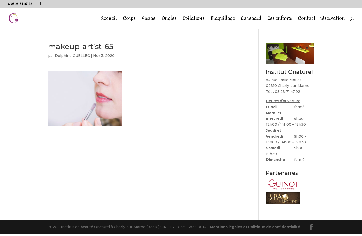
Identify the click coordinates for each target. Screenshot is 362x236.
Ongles (169, 20)
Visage (148, 20)
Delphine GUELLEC (72, 55)
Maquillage (223, 20)
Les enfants (279, 20)
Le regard (251, 20)
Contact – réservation (321, 20)
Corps (129, 20)
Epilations (193, 20)
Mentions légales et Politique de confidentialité (255, 227)
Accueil (108, 20)
